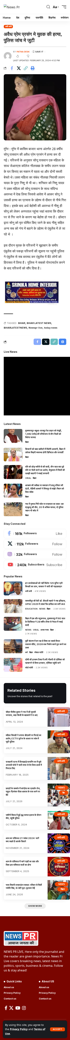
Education (31, 608)
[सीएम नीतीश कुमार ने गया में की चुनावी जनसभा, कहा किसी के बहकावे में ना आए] (59, 717)
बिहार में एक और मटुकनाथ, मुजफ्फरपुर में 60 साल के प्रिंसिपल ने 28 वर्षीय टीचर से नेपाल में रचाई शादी (45, 621)
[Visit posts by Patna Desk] (8, 56)
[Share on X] (18, 68)
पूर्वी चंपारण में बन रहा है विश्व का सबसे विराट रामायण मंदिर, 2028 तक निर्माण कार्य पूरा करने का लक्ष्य (45, 644)
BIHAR (21, 323)
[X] (35, 544)
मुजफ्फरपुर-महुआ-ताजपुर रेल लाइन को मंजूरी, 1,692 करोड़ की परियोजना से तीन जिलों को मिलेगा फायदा (43, 434)
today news (50, 327)
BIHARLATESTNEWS (15, 327)
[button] (57, 1029)
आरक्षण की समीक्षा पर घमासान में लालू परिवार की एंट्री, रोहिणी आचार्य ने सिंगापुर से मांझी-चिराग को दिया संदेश (44, 488)
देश (63, 792)
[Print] (32, 68)
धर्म (26, 652)
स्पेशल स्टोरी (38, 652)
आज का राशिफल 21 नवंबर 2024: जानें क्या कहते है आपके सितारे (22, 840)
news (42, 608)
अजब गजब (45, 629)
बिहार (27, 442)
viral (28, 478)
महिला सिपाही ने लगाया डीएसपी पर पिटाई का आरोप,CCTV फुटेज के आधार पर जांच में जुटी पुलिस (23, 738)
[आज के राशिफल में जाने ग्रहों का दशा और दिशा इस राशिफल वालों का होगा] (59, 866)
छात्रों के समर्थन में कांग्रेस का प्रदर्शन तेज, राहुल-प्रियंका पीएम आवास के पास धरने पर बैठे (23, 791)
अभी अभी (8, 26)
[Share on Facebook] (12, 68)
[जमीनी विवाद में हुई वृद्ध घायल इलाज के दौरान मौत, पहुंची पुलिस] (59, 820)
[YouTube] (17, 1008)
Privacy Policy (19, 1029)
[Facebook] (35, 533)
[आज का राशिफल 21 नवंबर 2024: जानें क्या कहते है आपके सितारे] (59, 843)
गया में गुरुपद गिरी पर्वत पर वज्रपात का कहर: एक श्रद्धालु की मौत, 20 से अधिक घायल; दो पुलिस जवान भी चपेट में (44, 507)
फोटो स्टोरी (29, 667)
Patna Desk (23, 51)
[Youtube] (35, 565)
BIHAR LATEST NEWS (39, 323)
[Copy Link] (25, 68)
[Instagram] (35, 554)
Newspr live (36, 327)
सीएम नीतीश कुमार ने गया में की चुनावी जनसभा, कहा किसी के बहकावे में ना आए (22, 713)
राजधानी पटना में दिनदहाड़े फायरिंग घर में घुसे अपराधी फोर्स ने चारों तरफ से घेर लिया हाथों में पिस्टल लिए (24, 765)
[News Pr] (12, 7)
